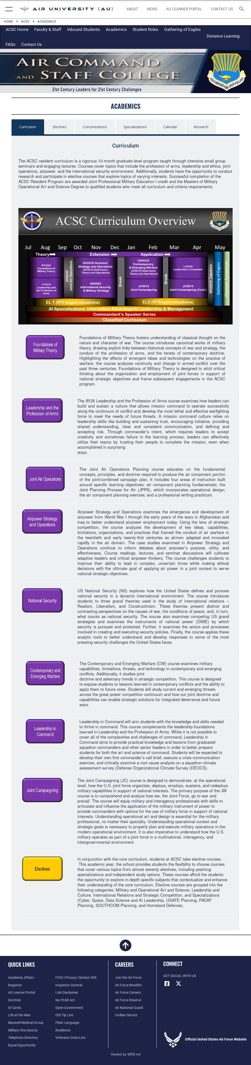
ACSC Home (17, 29)
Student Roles (145, 29)
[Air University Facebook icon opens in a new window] (167, 983)
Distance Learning (223, 36)
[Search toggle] (242, 9)
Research (201, 126)
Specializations (135, 126)
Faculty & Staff (47, 29)
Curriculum (27, 126)
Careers (124, 964)
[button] (8, 9)
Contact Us (31, 44)
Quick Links (21, 964)
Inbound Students (83, 29)
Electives (59, 126)
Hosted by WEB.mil (125, 1054)
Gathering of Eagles (182, 29)
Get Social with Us (179, 976)
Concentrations (95, 126)
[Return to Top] (125, 948)
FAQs (10, 44)
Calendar (170, 126)
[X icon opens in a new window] (178, 983)
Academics (116, 29)
